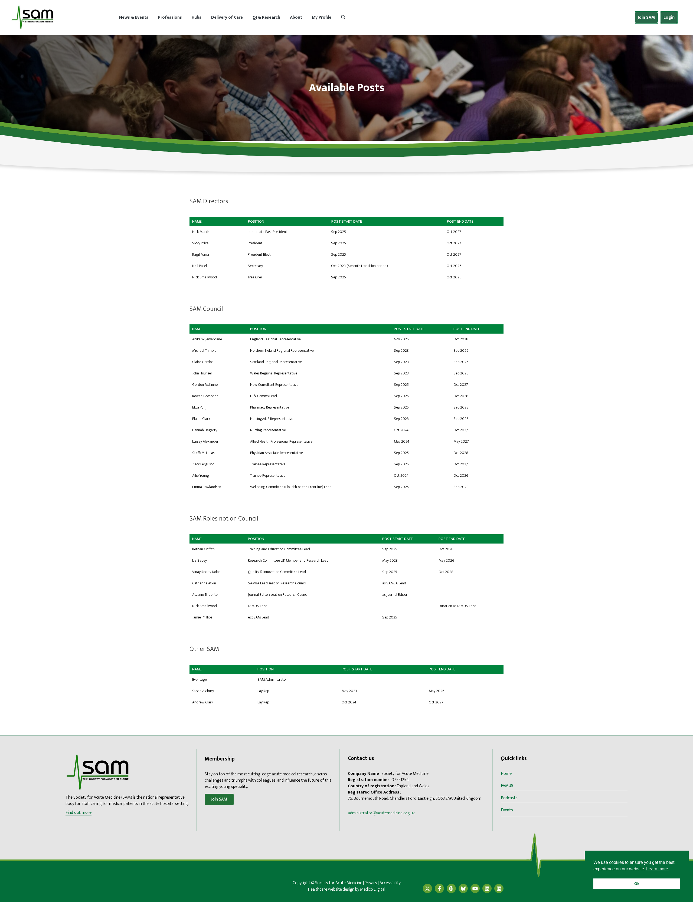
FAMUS (507, 785)
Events (507, 810)
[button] (343, 17)
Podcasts (509, 798)
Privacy (371, 883)
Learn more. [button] (657, 869)
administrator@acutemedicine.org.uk (381, 813)
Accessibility (390, 883)
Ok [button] (636, 883)
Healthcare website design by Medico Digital (346, 889)
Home (506, 773)
